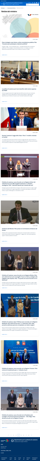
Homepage (3, 8)
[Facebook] (32, 2)
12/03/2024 (35, 412)
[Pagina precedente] (8, 435)
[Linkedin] (34, 2)
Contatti (2, 452)
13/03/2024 (35, 365)
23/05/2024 (35, 225)
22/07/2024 (35, 39)
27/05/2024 (35, 179)
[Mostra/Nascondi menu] (1, 4)
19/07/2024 (35, 85)
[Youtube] (36, 2)
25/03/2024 (35, 272)
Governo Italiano (3, 1)
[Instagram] (38, 2)
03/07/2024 (35, 132)
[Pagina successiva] (31, 435)
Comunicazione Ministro (11, 8)
